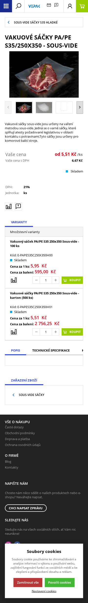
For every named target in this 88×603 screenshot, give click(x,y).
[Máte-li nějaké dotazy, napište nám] (18, 206)
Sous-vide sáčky (31, 395)
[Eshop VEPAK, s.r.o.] (34, 6)
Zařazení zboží (24, 380)
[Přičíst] (55, 280)
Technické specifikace (51, 350)
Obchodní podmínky (20, 433)
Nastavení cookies (44, 591)
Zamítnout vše (28, 582)
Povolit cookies (59, 582)
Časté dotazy (14, 427)
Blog (8, 461)
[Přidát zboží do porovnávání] (8, 206)
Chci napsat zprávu (26, 508)
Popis (15, 350)
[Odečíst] (36, 280)
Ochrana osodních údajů (23, 445)
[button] (80, 107)
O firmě (12, 455)
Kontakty (11, 467)
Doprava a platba (17, 439)
